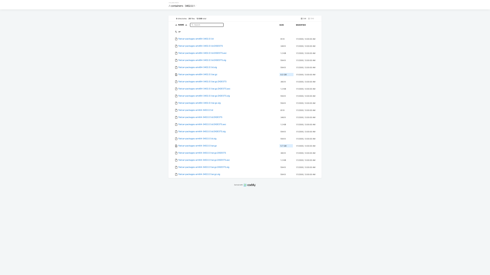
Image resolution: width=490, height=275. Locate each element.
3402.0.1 (190, 6)
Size (281, 25)
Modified (301, 25)
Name (181, 25)
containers (177, 6)
